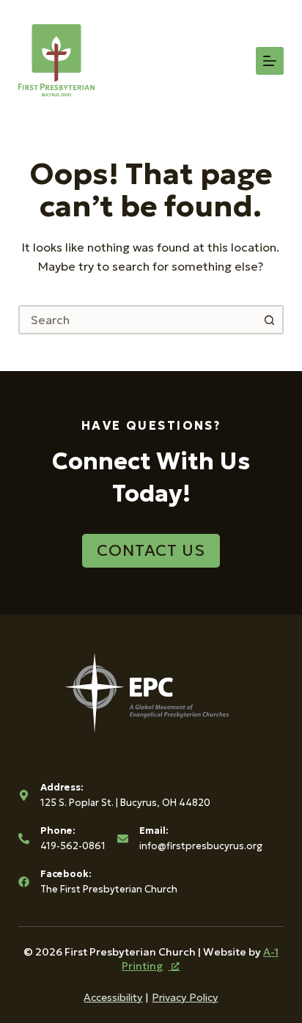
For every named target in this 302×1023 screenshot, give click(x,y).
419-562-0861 (73, 846)
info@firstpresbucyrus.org (200, 846)
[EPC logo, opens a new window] (151, 691)
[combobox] (138, 319)
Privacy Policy (185, 997)
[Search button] (269, 320)
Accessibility (113, 997)
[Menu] (270, 61)
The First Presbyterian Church (108, 889)
